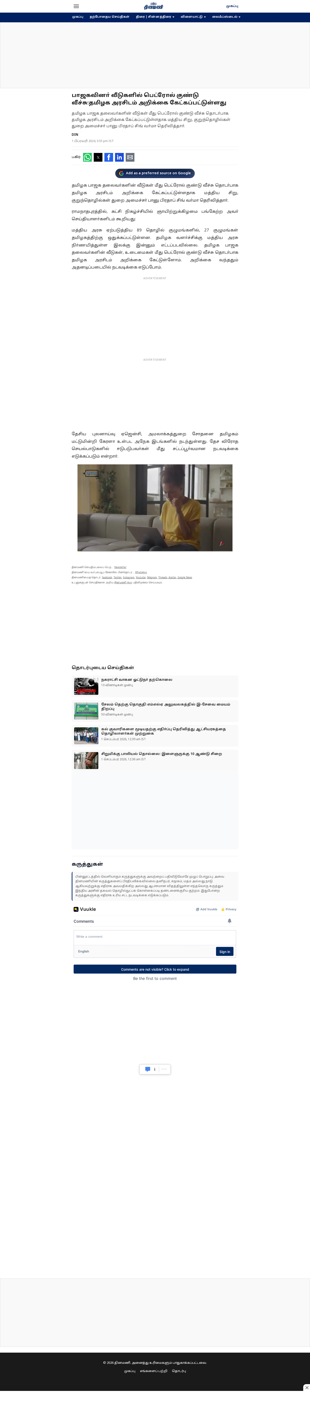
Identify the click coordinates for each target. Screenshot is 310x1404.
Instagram (128, 577)
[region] (155, 55)
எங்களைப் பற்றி (153, 1371)
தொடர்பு (179, 1371)
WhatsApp (141, 572)
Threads (162, 577)
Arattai (172, 577)
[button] (76, 6)
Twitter (118, 577)
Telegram (152, 577)
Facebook (107, 577)
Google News (185, 577)
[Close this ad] (306, 1387)
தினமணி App (123, 582)
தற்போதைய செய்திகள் (110, 17)
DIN (75, 135)
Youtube (141, 577)
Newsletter (120, 567)
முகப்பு (232, 6)
